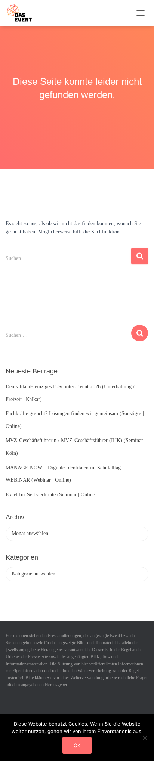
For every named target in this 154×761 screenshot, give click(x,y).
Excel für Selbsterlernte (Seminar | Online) (51, 494)
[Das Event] (22, 13)
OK (77, 745)
